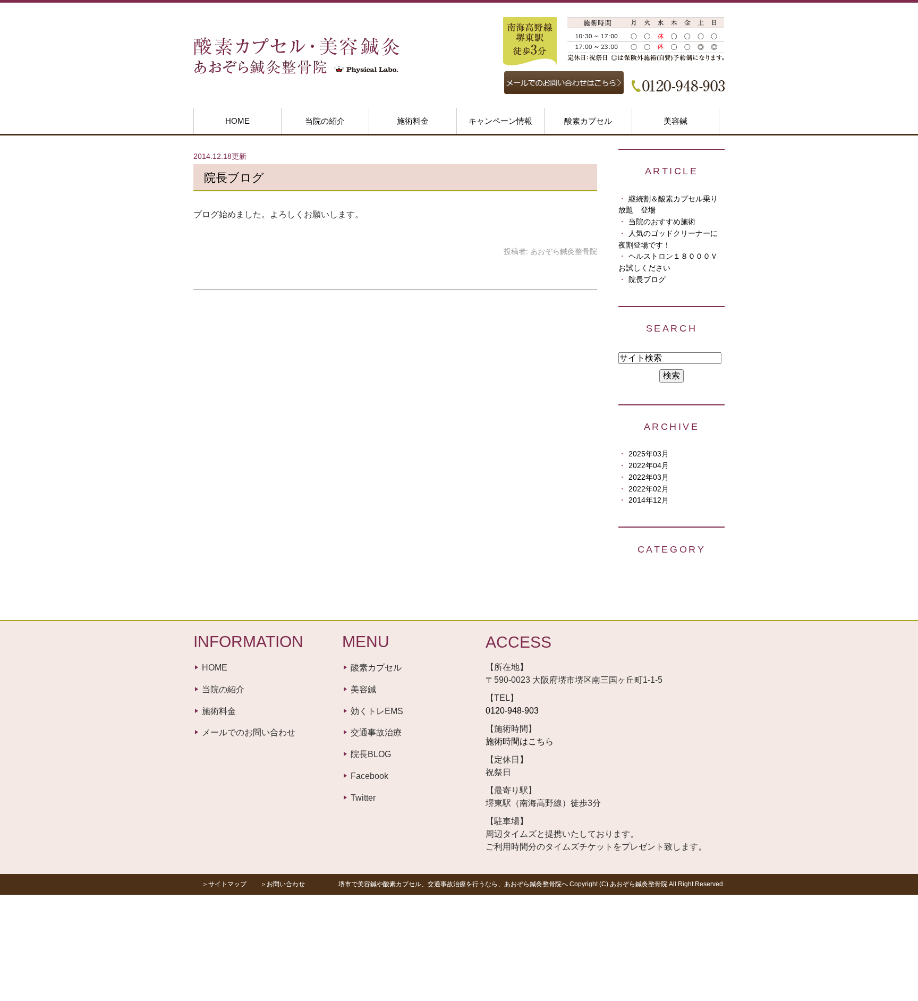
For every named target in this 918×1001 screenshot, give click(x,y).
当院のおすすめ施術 (661, 222)
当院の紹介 (325, 120)
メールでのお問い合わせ (248, 732)
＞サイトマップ (224, 884)
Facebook (369, 776)
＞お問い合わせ (282, 884)
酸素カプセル (588, 120)
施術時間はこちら (520, 741)
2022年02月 (648, 489)
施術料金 (413, 120)
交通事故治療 (376, 732)
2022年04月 (648, 466)
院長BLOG (371, 754)
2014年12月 (648, 500)
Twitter (363, 797)
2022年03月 (648, 477)
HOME (237, 120)
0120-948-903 (512, 710)
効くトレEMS (377, 711)
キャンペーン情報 (500, 120)
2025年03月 (648, 454)
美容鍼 (675, 120)
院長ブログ (234, 177)
